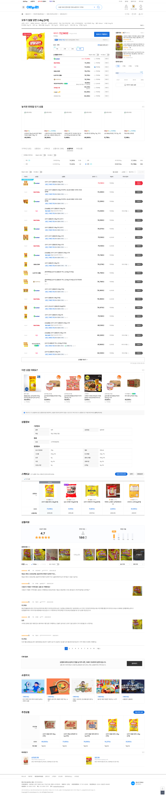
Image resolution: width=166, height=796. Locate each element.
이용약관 (30, 776)
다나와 (120, 1)
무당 (52, 433)
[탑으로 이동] (162, 792)
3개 (72, 49)
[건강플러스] (25, 1)
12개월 (136, 66)
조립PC (42, 1)
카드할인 (103, 55)
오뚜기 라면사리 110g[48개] (92, 502)
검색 (98, 7)
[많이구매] (71, 491)
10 (94, 648)
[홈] (22, 14)
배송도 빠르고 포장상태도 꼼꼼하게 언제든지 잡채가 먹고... (39, 574)
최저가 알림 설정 (131, 85)
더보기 (141, 25)
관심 (128, 14)
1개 (57, 49)
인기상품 (28, 479)
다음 (98, 648)
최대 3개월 (124, 264)
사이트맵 (76, 776)
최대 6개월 (124, 211)
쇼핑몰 (123, 172)
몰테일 (126, 1)
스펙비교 (47, 149)
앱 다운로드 (139, 783)
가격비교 (26, 149)
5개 (80, 49)
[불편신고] (162, 789)
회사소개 (24, 776)
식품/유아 (27, 14)
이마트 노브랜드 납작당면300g (113, 503)
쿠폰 (66, 265)
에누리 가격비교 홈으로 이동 (33, 7)
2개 (65, 49)
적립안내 (105, 39)
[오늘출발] (115, 172)
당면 (23, 620)
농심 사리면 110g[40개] (71, 502)
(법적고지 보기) (98, 412)
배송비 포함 (92, 55)
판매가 (93, 176)
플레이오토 (133, 1)
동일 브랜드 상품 (139, 712)
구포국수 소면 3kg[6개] (134, 502)
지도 (52, 1)
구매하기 (139, 192)
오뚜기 (131, 474)
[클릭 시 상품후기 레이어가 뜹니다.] (27, 554)
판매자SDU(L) (68, 776)
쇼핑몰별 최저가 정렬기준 (64, 55)
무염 (58, 433)
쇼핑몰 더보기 (82, 360)
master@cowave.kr (58, 786)
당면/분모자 (63, 14)
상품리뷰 (58, 149)
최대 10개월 (124, 344)
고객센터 (54, 776)
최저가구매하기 (139, 183)
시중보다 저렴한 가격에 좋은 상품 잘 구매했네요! (36, 587)
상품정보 (37, 149)
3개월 (123, 66)
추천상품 (79, 149)
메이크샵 (141, 1)
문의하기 (134, 663)
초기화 (142, 172)
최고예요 (24, 605)
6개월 (130, 66)
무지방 (55, 433)
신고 (67, 184)
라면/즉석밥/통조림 (38, 14)
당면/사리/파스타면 (52, 14)
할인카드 (131, 172)
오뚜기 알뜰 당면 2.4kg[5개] (50, 502)
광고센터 (60, 776)
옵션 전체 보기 (103, 45)
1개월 (118, 66)
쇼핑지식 (32, 1)
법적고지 (47, 776)
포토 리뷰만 (52, 564)
